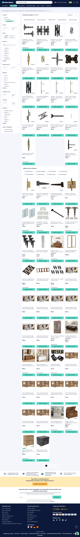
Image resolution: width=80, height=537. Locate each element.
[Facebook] (57, 520)
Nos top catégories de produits (33, 510)
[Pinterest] (60, 520)
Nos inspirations (30, 517)
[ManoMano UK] (31, 527)
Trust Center (43, 533)
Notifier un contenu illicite (7, 516)
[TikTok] (66, 520)
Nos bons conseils (31, 508)
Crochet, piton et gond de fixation (31, 10)
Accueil (3, 10)
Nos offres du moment (32, 516)
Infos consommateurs (67, 533)
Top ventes (29, 519)
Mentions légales (24, 533)
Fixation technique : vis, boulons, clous (17, 10)
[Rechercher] (17, 2)
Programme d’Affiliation (7, 521)
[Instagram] (63, 520)
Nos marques (30, 514)
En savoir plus (52, 501)
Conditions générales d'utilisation (54, 533)
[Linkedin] (54, 520)
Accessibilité (40, 535)
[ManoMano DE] (34, 527)
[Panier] (77, 2)
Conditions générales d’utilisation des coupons (12, 523)
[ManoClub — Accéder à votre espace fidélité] (70, 2)
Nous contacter (5, 514)
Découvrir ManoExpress (32, 521)
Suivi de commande (6, 508)
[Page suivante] (56, 466)
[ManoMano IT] (28, 527)
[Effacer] (51, 2)
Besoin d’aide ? (5, 512)
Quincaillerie (7, 10)
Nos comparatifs (30, 512)
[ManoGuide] (77, 534)
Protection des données (34, 533)
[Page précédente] (44, 466)
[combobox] (72, 14)
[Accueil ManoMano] (8, 2)
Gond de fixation (41, 10)
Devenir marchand (6, 517)
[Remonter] (76, 527)
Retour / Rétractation (6, 510)
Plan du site (17, 533)
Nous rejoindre (5, 519)
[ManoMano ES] (37, 527)
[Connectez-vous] (74, 2)
